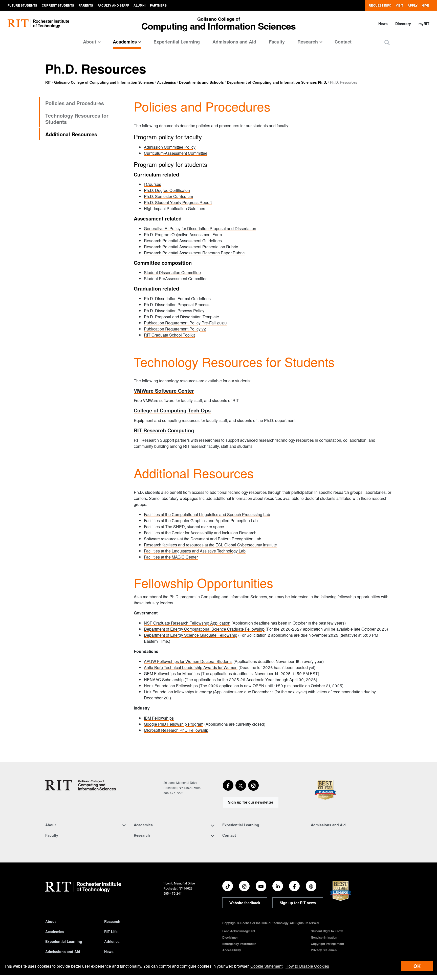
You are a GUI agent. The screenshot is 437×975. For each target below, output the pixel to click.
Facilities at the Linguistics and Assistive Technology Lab (195, 551)
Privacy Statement (324, 950)
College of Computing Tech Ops (172, 410)
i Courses (152, 184)
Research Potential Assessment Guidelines (183, 240)
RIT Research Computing (164, 430)
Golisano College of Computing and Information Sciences (104, 82)
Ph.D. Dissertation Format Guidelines (177, 298)
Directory (403, 23)
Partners (158, 5)
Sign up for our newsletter (250, 802)
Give (425, 5)
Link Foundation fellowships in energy (178, 692)
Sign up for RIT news (298, 902)
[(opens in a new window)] (228, 785)
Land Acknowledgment (238, 931)
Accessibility (231, 950)
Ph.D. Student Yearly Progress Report (178, 202)
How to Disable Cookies (307, 966)
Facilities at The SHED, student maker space (184, 526)
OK (417, 966)
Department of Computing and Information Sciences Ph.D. (277, 82)
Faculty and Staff (113, 5)
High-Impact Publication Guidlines (174, 208)
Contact (343, 41)
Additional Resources (71, 134)
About (50, 921)
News (383, 23)
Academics (166, 82)
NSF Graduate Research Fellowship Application (187, 623)
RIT (48, 82)
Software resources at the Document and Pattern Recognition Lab (202, 539)
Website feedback (244, 902)
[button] (387, 42)
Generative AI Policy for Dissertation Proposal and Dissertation (200, 228)
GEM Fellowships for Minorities (172, 673)
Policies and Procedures (74, 103)
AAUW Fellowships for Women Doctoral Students (188, 661)
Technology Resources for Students (76, 118)
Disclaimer (230, 937)
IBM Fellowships (159, 718)
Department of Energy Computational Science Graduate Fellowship (204, 629)
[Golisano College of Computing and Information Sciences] (80, 785)
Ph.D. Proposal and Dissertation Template (181, 317)
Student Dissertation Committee (172, 272)
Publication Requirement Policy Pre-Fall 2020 (185, 323)
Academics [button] (125, 41)
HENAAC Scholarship (164, 679)
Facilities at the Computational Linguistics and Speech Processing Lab (207, 514)
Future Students (22, 5)
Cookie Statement (266, 966)
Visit (399, 5)
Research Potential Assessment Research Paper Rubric (194, 253)
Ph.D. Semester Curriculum (168, 196)
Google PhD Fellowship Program (173, 724)
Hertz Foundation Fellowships (171, 686)
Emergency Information (239, 943)
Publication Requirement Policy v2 (175, 329)
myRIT (424, 23)
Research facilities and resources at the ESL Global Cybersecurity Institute (210, 545)
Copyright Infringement (327, 943)
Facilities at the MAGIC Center (171, 557)
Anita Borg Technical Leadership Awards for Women (190, 667)
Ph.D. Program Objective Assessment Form (183, 234)
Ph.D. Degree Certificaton (167, 190)
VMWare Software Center (164, 390)
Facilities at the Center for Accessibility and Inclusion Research (200, 533)
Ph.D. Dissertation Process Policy (174, 311)
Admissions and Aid (234, 41)
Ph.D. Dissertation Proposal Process (176, 304)
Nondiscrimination (324, 937)
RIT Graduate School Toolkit (169, 335)
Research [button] (307, 41)
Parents (86, 5)
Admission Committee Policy (169, 147)
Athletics (112, 941)
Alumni (139, 5)
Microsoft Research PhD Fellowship (176, 730)
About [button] (89, 41)
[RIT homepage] (38, 23)
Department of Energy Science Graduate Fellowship (190, 635)
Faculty (277, 41)
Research (112, 921)
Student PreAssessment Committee (176, 278)
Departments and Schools (201, 82)
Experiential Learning (177, 41)
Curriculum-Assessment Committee (175, 153)
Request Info (380, 5)
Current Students (58, 5)
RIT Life (111, 931)
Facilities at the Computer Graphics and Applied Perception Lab (201, 520)
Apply (413, 5)
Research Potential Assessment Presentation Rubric (191, 247)
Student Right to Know (327, 931)
